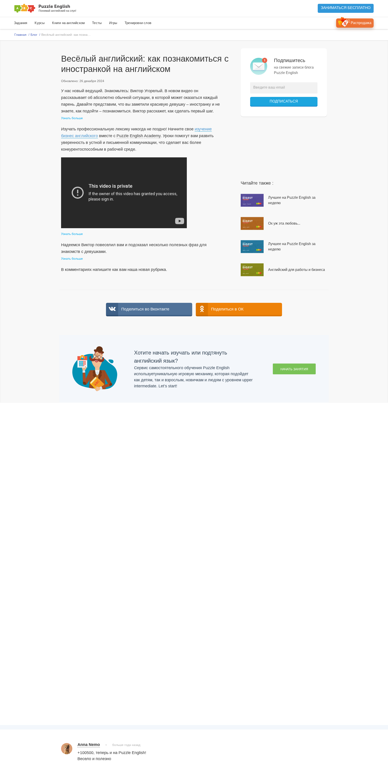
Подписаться (284, 101)
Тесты (97, 23)
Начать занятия (294, 369)
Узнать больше (72, 118)
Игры (113, 23)
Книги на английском (68, 23)
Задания (20, 23)
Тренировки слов (138, 23)
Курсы (40, 23)
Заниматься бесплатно (345, 8)
